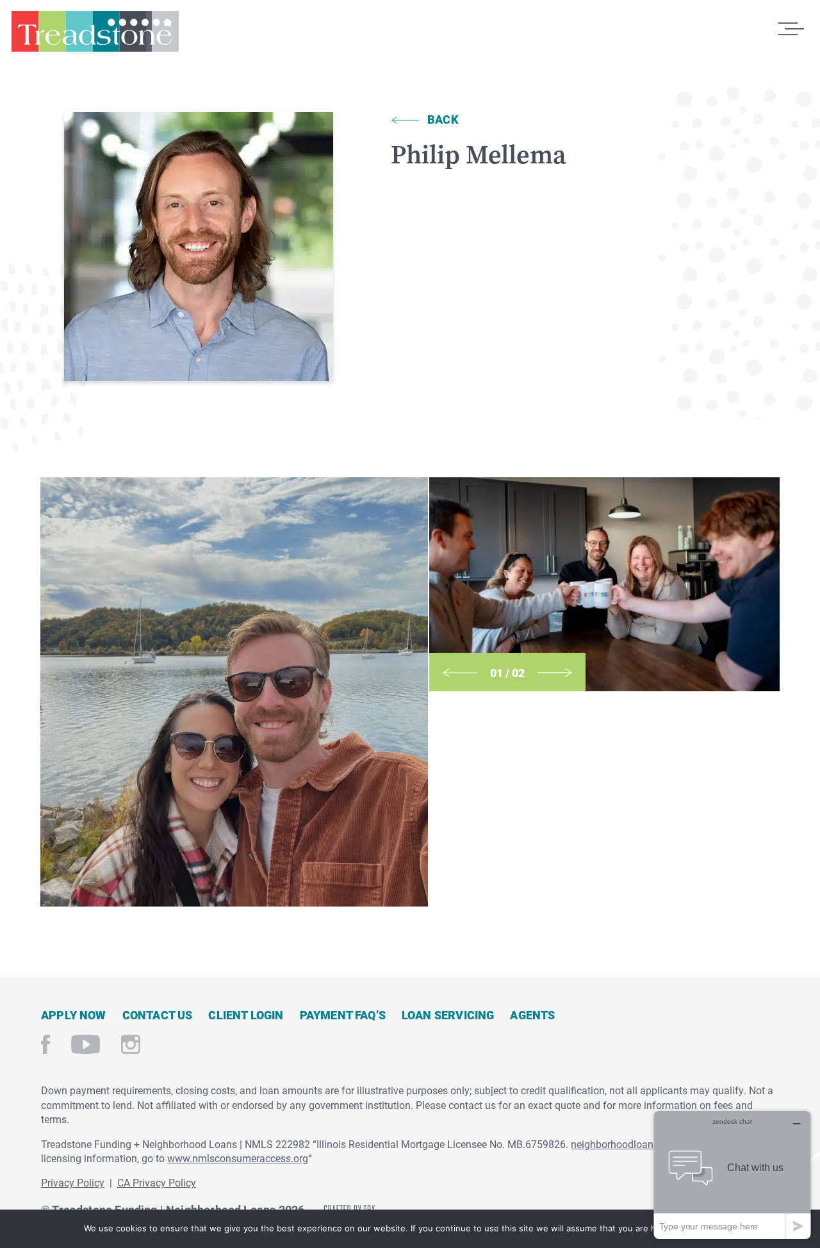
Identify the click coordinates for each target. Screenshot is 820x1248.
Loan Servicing (448, 1014)
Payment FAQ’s (343, 1014)
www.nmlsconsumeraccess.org (237, 1158)
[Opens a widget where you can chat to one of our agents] (732, 1175)
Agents (532, 1014)
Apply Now (73, 1014)
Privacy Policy (72, 1182)
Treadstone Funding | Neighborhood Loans (95, 37)
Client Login (245, 1014)
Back (443, 119)
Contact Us (157, 1014)
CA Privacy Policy (156, 1182)
